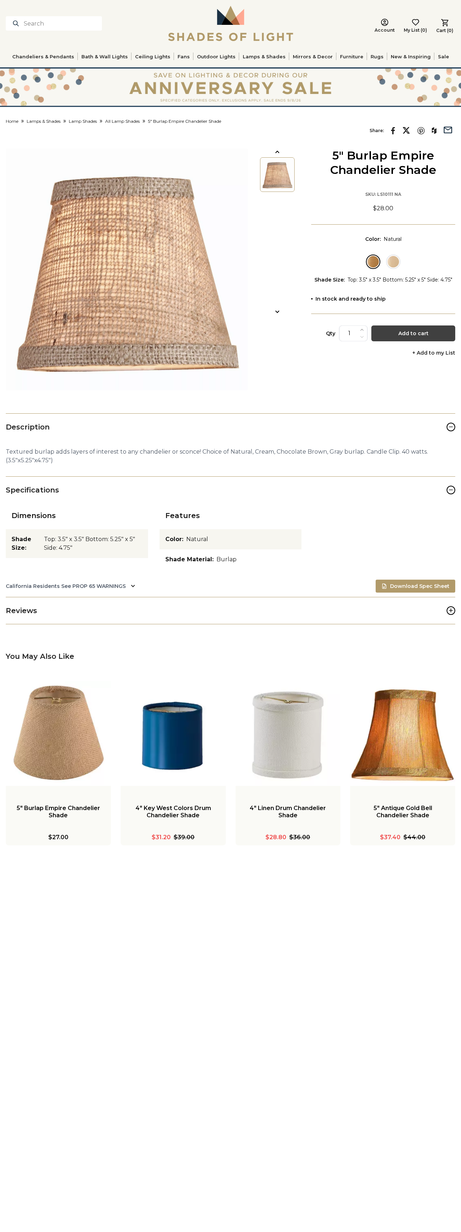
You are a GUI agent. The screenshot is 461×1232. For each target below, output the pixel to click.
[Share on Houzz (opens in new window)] (434, 130)
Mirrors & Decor (313, 56)
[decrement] (362, 337)
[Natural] (373, 262)
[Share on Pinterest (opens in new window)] (421, 130)
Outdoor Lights (216, 56)
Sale (443, 56)
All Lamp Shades (122, 121)
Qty (330, 333)
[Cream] (393, 262)
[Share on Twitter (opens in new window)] (406, 130)
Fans (184, 56)
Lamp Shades (83, 121)
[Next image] (277, 311)
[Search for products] (17, 23)
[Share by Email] (448, 129)
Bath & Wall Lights (104, 56)
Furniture (351, 56)
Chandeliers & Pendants (43, 56)
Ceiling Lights (152, 56)
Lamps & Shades (264, 56)
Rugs (377, 56)
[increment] (362, 329)
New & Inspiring (411, 56)
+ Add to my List (433, 353)
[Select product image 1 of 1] (277, 174)
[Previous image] (277, 152)
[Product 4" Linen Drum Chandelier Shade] (288, 733)
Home (12, 121)
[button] (127, 269)
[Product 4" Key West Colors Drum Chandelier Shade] (173, 733)
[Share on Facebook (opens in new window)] (393, 130)
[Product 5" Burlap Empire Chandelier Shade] (58, 733)
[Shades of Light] (230, 23)
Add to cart (413, 333)
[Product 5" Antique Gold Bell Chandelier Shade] (402, 733)
